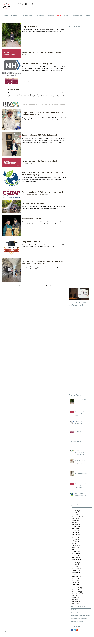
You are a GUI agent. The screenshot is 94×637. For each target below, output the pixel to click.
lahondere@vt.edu (12, 632)
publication (80, 621)
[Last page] (50, 285)
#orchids (73, 613)
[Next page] (46, 285)
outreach (73, 621)
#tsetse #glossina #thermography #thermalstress (81, 615)
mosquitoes (84, 618)
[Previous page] (23, 285)
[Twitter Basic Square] (75, 630)
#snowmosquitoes (82, 613)
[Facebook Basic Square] (72, 630)
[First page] (19, 285)
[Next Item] (86, 294)
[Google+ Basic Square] (77, 630)
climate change (75, 618)
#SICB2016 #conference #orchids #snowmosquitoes (81, 610)
